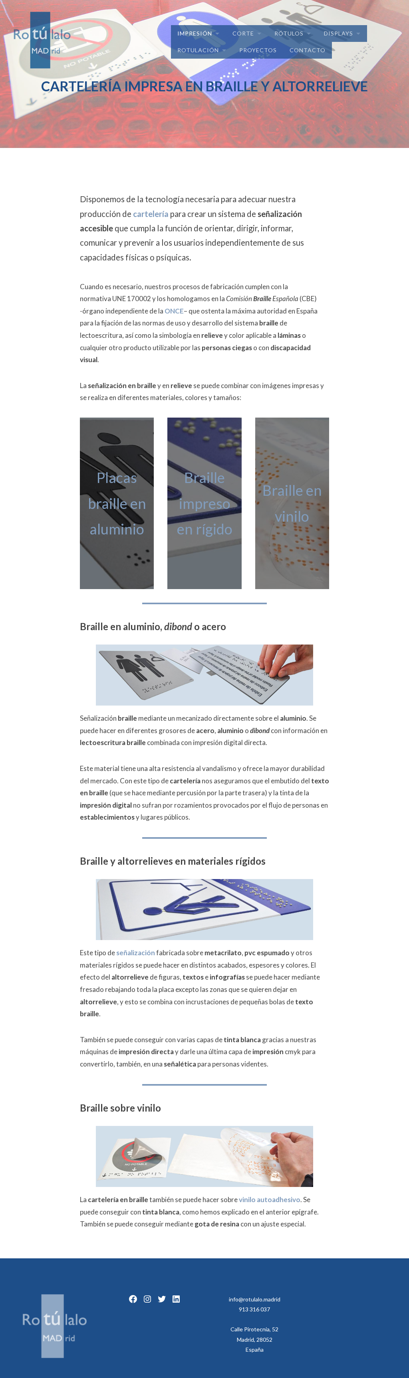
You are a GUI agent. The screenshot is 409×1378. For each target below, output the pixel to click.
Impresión (194, 33)
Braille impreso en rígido (204, 503)
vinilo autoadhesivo (269, 1199)
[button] (13, 12)
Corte (243, 33)
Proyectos (258, 50)
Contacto (308, 50)
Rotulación (198, 50)
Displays (338, 33)
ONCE (174, 311)
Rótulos (289, 33)
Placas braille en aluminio (117, 503)
